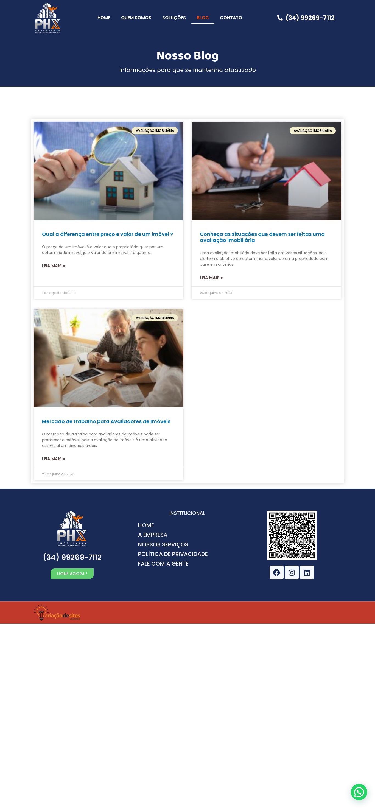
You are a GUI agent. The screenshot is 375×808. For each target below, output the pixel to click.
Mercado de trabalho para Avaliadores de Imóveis (106, 421)
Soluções (174, 18)
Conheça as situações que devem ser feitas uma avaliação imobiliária (262, 237)
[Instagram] (292, 572)
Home (103, 18)
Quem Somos (136, 18)
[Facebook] (277, 572)
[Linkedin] (307, 572)
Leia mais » (53, 266)
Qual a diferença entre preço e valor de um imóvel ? (107, 234)
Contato (231, 18)
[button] (359, 792)
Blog (203, 18)
